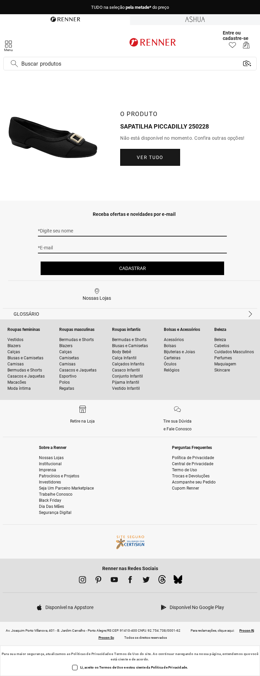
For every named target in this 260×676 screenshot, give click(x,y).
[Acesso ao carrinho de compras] (246, 47)
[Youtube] (114, 581)
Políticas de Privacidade (91, 654)
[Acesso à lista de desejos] (232, 47)
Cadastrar (132, 268)
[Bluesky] (178, 581)
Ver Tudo (150, 157)
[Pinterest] (98, 581)
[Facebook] (130, 581)
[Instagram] (82, 581)
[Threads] (162, 581)
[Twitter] (146, 581)
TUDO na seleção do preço (130, 7)
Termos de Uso (126, 654)
